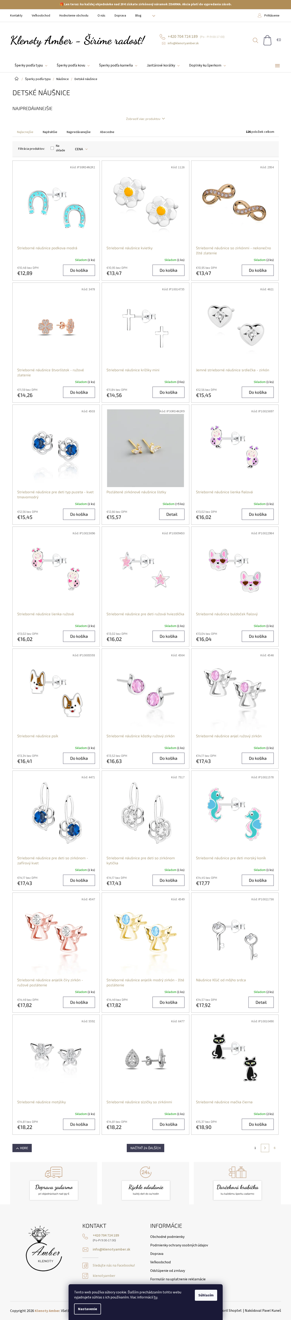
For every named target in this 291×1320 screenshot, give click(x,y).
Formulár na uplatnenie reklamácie (178, 1279)
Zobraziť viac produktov (143, 119)
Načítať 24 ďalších (145, 1148)
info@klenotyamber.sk (111, 1249)
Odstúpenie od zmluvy (167, 1270)
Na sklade (60, 148)
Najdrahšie (50, 132)
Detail (171, 514)
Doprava (120, 15)
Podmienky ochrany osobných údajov (179, 1245)
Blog (138, 15)
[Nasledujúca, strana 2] (265, 1148)
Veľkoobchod (41, 15)
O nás (101, 15)
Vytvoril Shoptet (229, 1310)
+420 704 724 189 (106, 1235)
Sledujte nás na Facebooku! (114, 1265)
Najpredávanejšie (79, 132)
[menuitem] (31, 65)
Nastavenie (87, 1309)
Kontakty (16, 15)
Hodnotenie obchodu (73, 15)
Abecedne (107, 132)
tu (155, 1297)
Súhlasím (206, 1295)
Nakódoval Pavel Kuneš (263, 1310)
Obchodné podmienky (167, 1236)
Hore (24, 1148)
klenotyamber (104, 1276)
